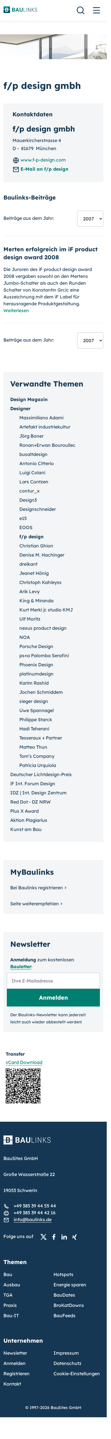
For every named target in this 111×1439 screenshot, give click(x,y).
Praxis (10, 1305)
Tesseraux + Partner (40, 738)
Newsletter (15, 1353)
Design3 (28, 500)
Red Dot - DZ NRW (30, 802)
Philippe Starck (35, 719)
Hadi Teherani (34, 729)
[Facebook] (55, 1236)
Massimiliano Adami (41, 417)
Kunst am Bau (26, 829)
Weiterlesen (16, 310)
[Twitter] (45, 1236)
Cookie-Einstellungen (77, 1373)
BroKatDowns (69, 1305)
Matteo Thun (33, 747)
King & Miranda (36, 600)
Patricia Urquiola (37, 765)
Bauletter (20, 966)
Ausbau (11, 1284)
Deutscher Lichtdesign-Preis (41, 774)
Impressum (66, 1353)
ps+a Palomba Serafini (44, 655)
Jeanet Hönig (34, 573)
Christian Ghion (36, 546)
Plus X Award (24, 811)
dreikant (28, 564)
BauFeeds (64, 1315)
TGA (8, 1295)
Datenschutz (67, 1363)
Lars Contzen (33, 482)
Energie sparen (70, 1284)
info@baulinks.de (33, 1219)
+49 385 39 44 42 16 (35, 1212)
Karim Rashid (34, 683)
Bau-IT (11, 1315)
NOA (24, 637)
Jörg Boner (31, 436)
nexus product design (43, 628)
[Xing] (76, 1236)
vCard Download (24, 1062)
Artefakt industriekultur (44, 427)
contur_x (29, 491)
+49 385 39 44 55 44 (35, 1206)
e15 (23, 518)
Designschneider (37, 509)
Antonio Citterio (36, 463)
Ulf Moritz (29, 619)
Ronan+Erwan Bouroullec (47, 445)
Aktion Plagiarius (28, 820)
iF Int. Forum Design (32, 783)
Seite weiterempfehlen (34, 903)
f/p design (31, 536)
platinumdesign (36, 674)
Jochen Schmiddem (41, 692)
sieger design (33, 701)
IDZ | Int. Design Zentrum (38, 793)
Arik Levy (29, 591)
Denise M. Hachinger (41, 555)
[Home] (53, 1143)
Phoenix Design (36, 664)
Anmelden (14, 1363)
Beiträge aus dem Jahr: (28, 218)
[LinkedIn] (66, 1236)
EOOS (25, 527)
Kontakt (12, 1384)
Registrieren (16, 1373)
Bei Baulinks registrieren (36, 887)
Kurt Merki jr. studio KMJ (46, 610)
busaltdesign (33, 454)
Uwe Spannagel (36, 710)
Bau (7, 1274)
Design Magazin (29, 399)
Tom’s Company (36, 756)
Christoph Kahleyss (40, 582)
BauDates (64, 1295)
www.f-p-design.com (42, 160)
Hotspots (63, 1274)
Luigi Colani (32, 472)
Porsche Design (36, 646)
